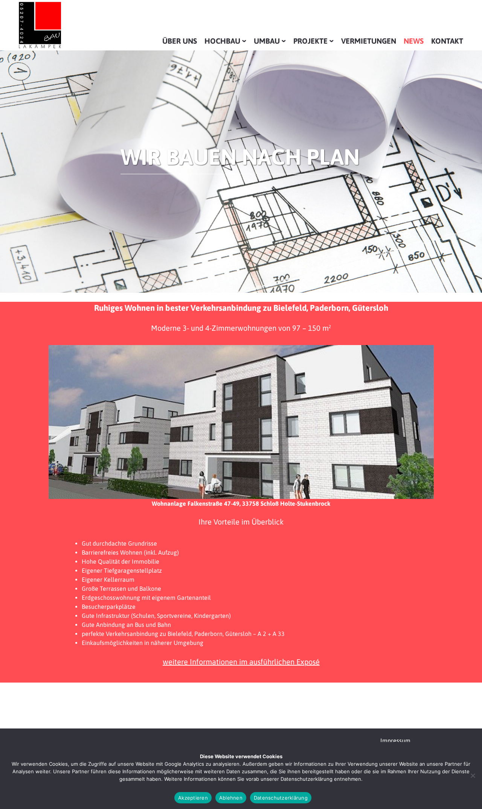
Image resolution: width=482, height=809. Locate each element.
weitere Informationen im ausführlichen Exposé (241, 661)
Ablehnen (231, 798)
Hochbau (222, 40)
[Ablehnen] (472, 775)
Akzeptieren (193, 798)
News (414, 40)
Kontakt (447, 40)
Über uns (179, 40)
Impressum (395, 740)
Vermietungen (368, 40)
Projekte (310, 40)
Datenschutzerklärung (281, 798)
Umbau (267, 40)
